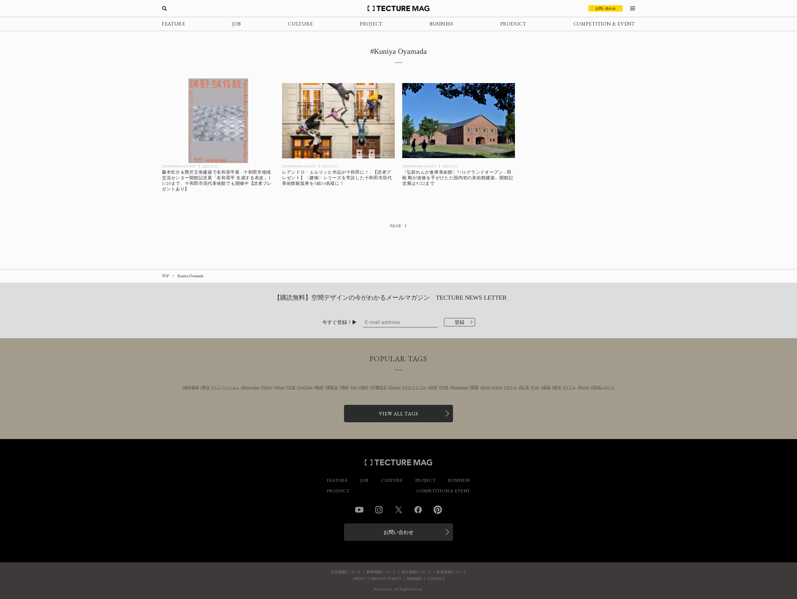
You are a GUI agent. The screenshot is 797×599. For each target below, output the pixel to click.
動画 (319, 387)
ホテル (511, 387)
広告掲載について (346, 572)
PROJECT (371, 24)
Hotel (486, 387)
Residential (460, 387)
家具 (557, 387)
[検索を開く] (164, 8)
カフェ (570, 387)
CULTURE (300, 24)
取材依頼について (451, 572)
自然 (433, 387)
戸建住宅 (379, 387)
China (498, 387)
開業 (475, 387)
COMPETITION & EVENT (604, 24)
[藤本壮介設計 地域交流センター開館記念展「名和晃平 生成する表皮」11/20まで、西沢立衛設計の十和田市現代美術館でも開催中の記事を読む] (218, 120)
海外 (345, 387)
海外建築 (191, 387)
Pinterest (437, 509)
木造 (291, 387)
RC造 (525, 387)
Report (584, 387)
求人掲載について (416, 572)
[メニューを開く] (632, 8)
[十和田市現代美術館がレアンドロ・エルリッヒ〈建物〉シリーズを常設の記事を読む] (338, 120)
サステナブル (415, 387)
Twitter (398, 509)
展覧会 (332, 387)
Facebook (418, 509)
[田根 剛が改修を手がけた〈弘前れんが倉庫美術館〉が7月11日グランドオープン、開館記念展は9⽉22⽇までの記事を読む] (458, 120)
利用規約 (414, 579)
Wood (280, 387)
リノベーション (226, 387)
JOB (236, 24)
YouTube (306, 387)
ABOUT (358, 579)
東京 (206, 387)
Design (395, 387)
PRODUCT (513, 24)
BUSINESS (441, 24)
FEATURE (173, 24)
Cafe (536, 387)
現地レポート (604, 387)
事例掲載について (381, 572)
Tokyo (267, 387)
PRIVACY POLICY (386, 579)
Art (354, 387)
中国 (444, 387)
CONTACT (436, 579)
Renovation (251, 387)
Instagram (379, 509)
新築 (546, 387)
